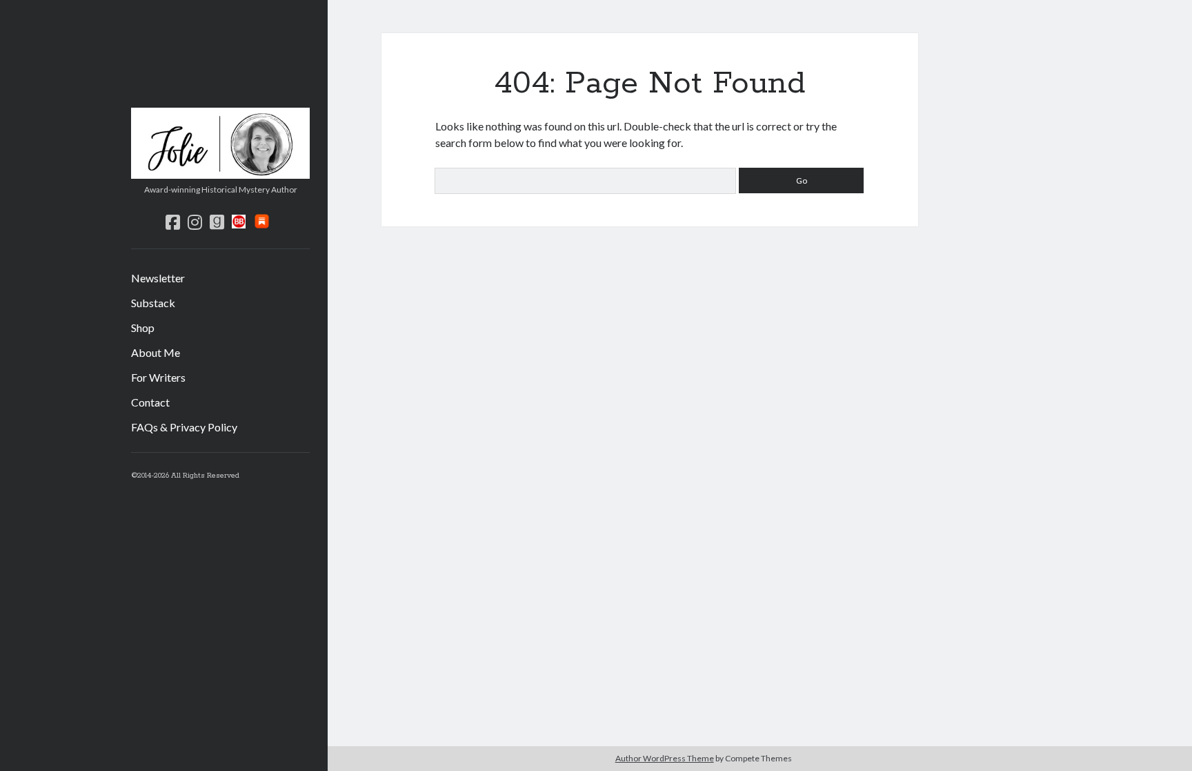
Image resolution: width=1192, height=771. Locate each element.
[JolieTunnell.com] (220, 174)
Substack (153, 302)
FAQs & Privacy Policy (184, 426)
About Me (155, 352)
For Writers (158, 377)
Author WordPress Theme (664, 758)
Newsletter (158, 277)
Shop (143, 327)
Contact (150, 402)
